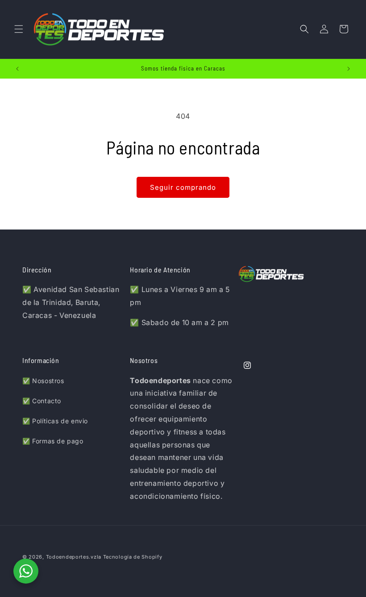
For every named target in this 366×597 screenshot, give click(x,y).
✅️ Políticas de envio (55, 421)
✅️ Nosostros (43, 380)
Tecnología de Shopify (132, 557)
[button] (19, 29)
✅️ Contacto (41, 401)
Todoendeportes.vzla (73, 557)
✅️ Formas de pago (52, 441)
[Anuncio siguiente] (348, 69)
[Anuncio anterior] (17, 69)
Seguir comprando (183, 187)
